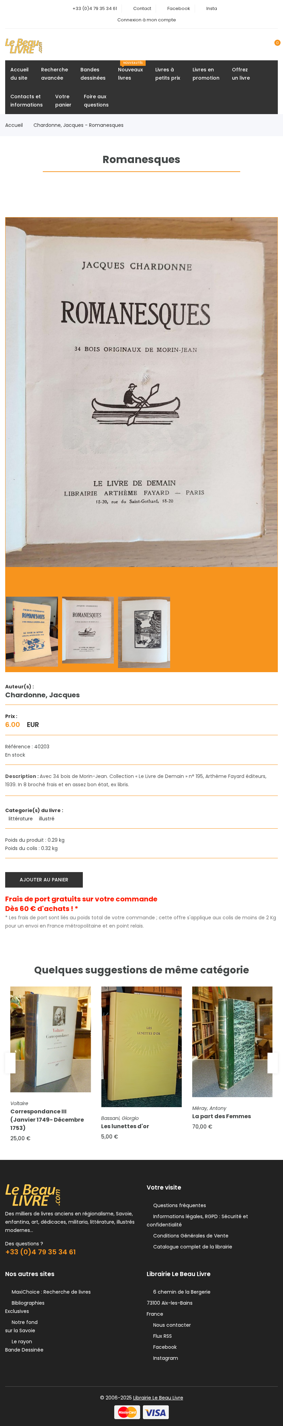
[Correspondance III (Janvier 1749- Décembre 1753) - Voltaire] (50, 1039)
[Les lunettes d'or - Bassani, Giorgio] (141, 1047)
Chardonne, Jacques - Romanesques (78, 125)
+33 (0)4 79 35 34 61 (94, 8)
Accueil (14, 125)
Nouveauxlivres (130, 71)
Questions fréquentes (178, 1205)
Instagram (164, 1358)
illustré (47, 818)
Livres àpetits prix (167, 73)
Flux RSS (161, 1336)
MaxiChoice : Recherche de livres (50, 1291)
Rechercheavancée (54, 73)
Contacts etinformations (26, 100)
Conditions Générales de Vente (189, 1235)
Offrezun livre (241, 73)
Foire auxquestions (96, 100)
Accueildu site (19, 73)
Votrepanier (63, 100)
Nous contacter (170, 1325)
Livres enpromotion (206, 73)
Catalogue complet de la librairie (191, 1246)
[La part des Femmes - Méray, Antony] (232, 1042)
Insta (211, 8)
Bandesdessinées (93, 73)
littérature (21, 818)
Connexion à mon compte (146, 20)
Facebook (178, 8)
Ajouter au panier (44, 879)
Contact (142, 8)
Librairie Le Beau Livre (158, 1397)
